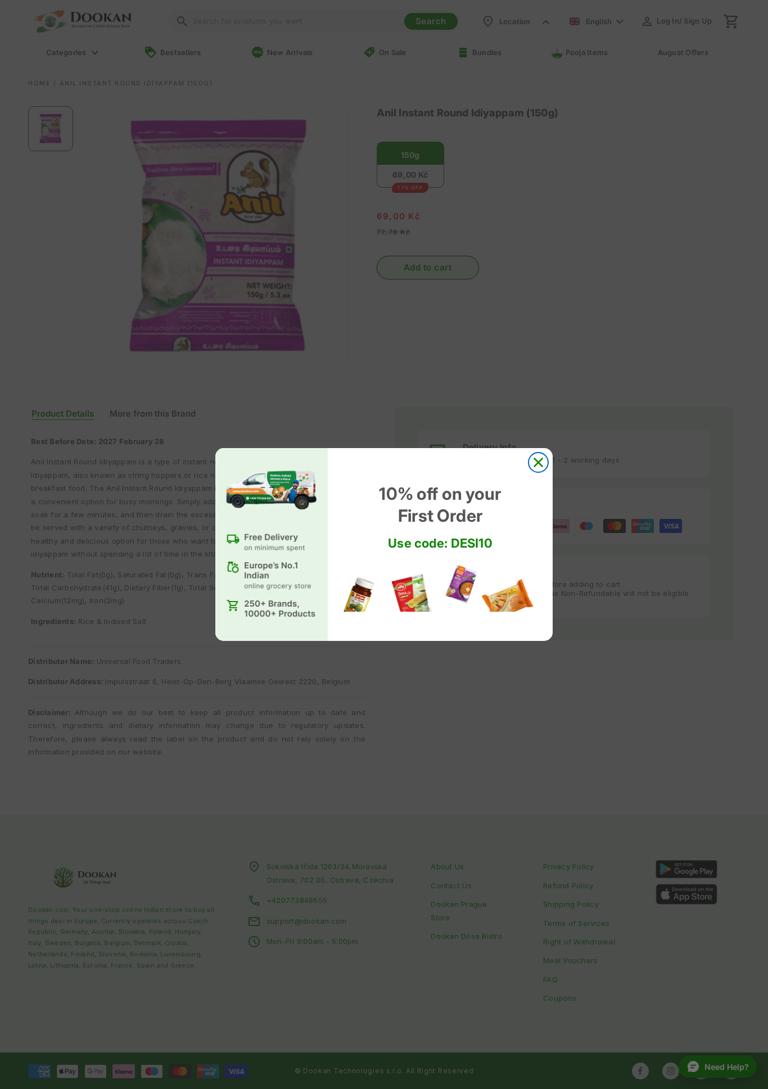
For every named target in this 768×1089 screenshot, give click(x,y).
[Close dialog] (538, 462)
